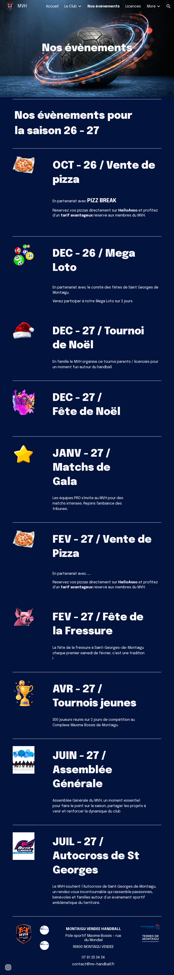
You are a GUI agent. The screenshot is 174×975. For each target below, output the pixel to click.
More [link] (151, 6)
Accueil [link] (52, 6)
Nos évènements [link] (103, 6)
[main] (87, 49)
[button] (168, 6)
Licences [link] (133, 6)
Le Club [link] (70, 6)
